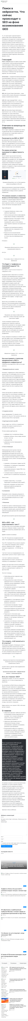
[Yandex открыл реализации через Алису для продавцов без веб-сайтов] (5, 993)
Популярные (13, 963)
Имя (2, 836)
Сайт (2, 841)
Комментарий (4, 821)
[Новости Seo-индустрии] (5, 1)
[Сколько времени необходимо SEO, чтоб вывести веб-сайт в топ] (5, 983)
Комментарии (23, 963)
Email (2, 839)
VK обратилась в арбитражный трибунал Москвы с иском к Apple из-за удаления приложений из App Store (13, 911)
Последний (4, 963)
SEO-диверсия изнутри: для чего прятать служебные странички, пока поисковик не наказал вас (13, 866)
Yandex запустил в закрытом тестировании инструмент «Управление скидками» (16, 1000)
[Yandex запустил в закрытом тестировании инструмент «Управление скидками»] (5, 1000)
